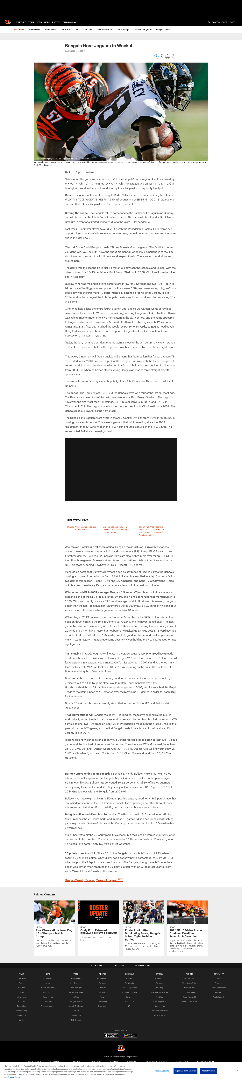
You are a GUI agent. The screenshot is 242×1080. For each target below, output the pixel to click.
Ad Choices (131, 1062)
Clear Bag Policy (159, 1001)
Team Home (21, 978)
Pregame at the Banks (159, 992)
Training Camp (21, 1011)
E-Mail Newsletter (47, 988)
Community (47, 992)
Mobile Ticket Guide (189, 1001)
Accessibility (56, 1062)
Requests (218, 992)
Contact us (76, 1062)
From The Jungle (76, 983)
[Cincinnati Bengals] (121, 1048)
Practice (103, 988)
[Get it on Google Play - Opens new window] (130, 1036)
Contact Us (22, 1015)
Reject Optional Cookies (185, 1071)
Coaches (21, 988)
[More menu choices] (81, 22)
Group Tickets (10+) (189, 997)
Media (48, 983)
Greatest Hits (76, 1015)
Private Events (159, 1015)
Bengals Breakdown (75, 1006)
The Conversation (47, 1006)
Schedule (129, 978)
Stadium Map (160, 1006)
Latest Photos (102, 978)
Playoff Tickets (189, 988)
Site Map (114, 1062)
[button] (121, 469)
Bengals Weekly (76, 1001)
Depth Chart (21, 1001)
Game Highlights (76, 988)
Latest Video (76, 978)
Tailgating (159, 988)
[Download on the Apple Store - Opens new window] (111, 1035)
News (219, 978)
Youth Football (218, 997)
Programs (218, 983)
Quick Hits (48, 1001)
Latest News (47, 978)
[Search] (209, 22)
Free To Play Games (129, 988)
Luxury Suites (190, 992)
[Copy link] (173, 56)
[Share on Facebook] (156, 58)
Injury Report (21, 997)
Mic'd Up (76, 997)
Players (21, 983)
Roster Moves (48, 997)
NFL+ (129, 1006)
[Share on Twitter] (162, 58)
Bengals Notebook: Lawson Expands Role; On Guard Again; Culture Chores (117, 529)
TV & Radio (129, 983)
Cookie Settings (181, 1062)
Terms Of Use (95, 1062)
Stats (22, 992)
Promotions (129, 1001)
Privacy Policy (34, 1062)
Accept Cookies (208, 1071)
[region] (121, 1071)
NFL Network (76, 1020)
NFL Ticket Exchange (129, 992)
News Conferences (76, 992)
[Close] (237, 1071)
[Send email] (167, 58)
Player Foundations (218, 988)
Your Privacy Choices (155, 1062)
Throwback (102, 992)
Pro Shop (159, 997)
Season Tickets (190, 978)
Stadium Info (160, 978)
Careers (22, 1020)
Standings (129, 997)
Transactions (21, 1006)
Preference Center (205, 1062)
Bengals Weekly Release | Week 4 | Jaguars (94, 880)
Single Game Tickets (189, 983)
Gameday (102, 983)
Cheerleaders (102, 1006)
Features (76, 1011)
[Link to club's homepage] (7, 21)
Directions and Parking (159, 1011)
